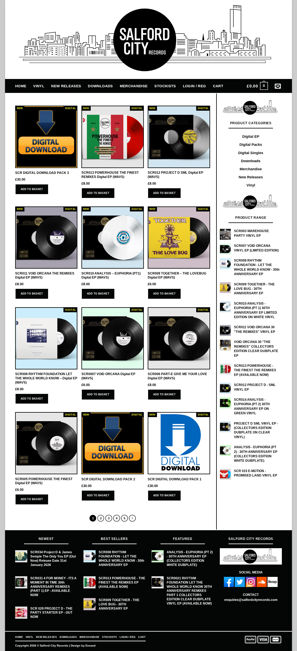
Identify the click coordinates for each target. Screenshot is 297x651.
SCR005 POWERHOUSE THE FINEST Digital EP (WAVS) (44, 481)
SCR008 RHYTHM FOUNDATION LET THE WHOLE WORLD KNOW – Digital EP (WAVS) (46, 378)
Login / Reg (194, 86)
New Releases (66, 86)
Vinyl (38, 86)
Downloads (100, 86)
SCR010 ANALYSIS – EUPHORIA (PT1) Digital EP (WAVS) (111, 275)
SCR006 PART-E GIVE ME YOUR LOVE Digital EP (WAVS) (177, 376)
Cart (218, 86)
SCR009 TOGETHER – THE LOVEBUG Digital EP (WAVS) (177, 275)
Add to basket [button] (32, 189)
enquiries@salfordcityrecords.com (250, 600)
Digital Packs (250, 145)
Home (20, 86)
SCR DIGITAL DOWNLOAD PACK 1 (174, 479)
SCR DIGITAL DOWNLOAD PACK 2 (108, 479)
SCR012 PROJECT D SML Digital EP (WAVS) (175, 175)
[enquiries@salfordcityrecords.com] (278, 86)
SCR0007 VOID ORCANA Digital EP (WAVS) (108, 376)
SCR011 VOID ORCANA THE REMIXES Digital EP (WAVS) (44, 275)
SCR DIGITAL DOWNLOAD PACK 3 (42, 173)
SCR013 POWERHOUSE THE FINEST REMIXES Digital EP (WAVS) (110, 175)
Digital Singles (250, 153)
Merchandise (134, 86)
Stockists (165, 86)
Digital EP (250, 137)
